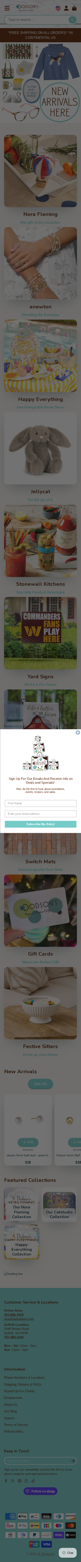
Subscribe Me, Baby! (40, 824)
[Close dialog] (78, 732)
